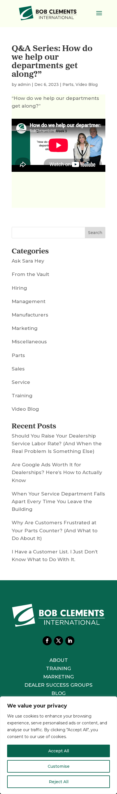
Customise (59, 766)
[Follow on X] (58, 640)
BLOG (58, 693)
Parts (68, 84)
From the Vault (30, 274)
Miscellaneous (29, 341)
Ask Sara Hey (28, 261)
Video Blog (87, 84)
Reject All (58, 781)
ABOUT (58, 660)
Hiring (19, 288)
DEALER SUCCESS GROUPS (58, 685)
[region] (58, 745)
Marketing (24, 328)
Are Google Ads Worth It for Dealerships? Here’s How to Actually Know (57, 472)
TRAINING (58, 668)
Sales (18, 369)
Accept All (58, 750)
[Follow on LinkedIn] (69, 640)
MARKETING (58, 677)
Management (28, 301)
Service (21, 382)
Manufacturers (30, 315)
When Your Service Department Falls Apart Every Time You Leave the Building (58, 501)
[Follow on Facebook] (47, 640)
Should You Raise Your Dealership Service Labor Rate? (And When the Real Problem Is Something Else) (57, 443)
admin (24, 84)
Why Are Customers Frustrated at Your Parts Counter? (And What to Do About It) (54, 530)
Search (95, 232)
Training (22, 395)
